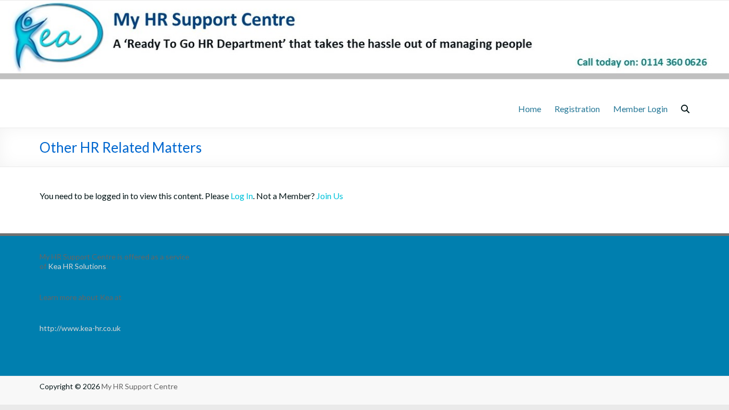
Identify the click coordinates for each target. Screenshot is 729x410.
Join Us (329, 196)
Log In (242, 196)
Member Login (640, 109)
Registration (577, 109)
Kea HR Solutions (77, 266)
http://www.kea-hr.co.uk (80, 328)
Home (529, 109)
